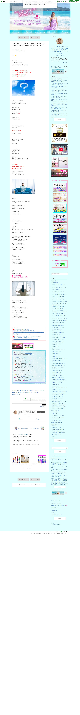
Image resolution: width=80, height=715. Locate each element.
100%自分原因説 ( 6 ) (55, 282)
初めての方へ (16, 32)
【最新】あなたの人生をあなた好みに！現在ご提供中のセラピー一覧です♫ (59, 91)
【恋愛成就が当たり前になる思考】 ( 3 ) (58, 349)
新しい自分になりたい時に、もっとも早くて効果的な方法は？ (59, 116)
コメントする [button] (35, 399)
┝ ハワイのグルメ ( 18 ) (56, 420)
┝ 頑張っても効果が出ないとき (20, 50)
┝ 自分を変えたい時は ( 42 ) (56, 329)
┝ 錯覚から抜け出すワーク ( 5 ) (57, 368)
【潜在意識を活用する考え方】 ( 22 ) (57, 325)
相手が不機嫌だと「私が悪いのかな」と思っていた (59, 460)
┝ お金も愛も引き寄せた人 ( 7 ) (57, 394)
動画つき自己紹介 (28, 353)
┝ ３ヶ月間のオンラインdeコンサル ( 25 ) (59, 294)
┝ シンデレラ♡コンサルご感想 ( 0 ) (58, 322)
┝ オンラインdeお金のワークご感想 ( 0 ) (58, 320)
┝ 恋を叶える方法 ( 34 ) (56, 351)
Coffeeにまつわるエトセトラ (56, 503)
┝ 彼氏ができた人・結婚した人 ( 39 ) (58, 379)
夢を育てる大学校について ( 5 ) (56, 399)
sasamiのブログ (54, 510)
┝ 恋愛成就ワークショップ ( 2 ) (57, 403)
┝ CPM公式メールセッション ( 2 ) (57, 291)
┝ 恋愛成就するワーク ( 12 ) (56, 370)
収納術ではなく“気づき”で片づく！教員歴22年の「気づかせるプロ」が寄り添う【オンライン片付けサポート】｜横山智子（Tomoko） (59, 463)
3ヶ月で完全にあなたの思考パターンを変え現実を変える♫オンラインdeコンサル (59, 81)
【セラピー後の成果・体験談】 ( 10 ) (57, 377)
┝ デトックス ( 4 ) (55, 348)
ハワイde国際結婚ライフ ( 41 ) (56, 424)
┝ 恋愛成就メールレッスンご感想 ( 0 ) (58, 306)
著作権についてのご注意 (57, 524)
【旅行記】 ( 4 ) (54, 425)
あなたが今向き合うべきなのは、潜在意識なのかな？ (59, 100)
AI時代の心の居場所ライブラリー (57, 473)
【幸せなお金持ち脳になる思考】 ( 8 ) (58, 360)
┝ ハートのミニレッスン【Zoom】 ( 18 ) (58, 287)
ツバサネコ (53, 512)
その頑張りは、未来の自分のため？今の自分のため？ (59, 94)
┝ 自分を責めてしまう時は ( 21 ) (57, 332)
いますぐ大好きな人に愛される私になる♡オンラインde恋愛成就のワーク (59, 108)
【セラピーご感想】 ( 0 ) (55, 304)
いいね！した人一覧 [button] (43, 401)
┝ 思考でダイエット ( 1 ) (56, 344)
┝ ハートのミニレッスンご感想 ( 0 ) (58, 308)
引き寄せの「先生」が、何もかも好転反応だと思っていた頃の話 (59, 470)
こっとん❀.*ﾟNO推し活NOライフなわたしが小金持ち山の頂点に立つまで (59, 476)
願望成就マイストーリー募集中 (27, 376)
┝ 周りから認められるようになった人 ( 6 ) (59, 391)
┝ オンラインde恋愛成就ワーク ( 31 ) (58, 298)
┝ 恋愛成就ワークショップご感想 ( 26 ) (58, 405)
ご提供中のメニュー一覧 (20, 357)
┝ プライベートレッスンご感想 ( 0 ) (58, 323)
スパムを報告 (33, 533)
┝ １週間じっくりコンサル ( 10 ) (57, 296)
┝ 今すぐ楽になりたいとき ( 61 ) (57, 336)
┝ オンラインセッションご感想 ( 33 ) (58, 313)
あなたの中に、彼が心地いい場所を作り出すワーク (24, 330)
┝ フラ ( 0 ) (53, 436)
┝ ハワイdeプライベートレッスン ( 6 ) (58, 303)
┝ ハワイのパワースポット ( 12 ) (57, 415)
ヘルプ (66, 533)
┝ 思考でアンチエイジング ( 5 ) (57, 342)
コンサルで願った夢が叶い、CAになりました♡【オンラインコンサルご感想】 (59, 84)
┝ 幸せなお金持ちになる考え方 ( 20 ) (58, 363)
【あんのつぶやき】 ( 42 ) (55, 434)
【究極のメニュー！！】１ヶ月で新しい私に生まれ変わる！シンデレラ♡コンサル (59, 102)
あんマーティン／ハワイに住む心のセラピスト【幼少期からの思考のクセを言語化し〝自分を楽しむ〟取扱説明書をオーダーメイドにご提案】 (59, 50)
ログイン (76, 1)
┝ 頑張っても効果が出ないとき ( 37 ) (58, 337)
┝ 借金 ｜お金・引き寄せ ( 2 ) (57, 361)
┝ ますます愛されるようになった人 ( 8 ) (58, 380)
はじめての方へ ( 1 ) (54, 280)
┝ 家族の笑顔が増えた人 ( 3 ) (56, 398)
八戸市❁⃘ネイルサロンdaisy (56, 514)
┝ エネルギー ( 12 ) (55, 346)
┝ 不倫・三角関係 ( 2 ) (55, 353)
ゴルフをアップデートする (56, 500)
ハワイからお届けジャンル (56, 67)
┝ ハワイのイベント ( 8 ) (56, 418)
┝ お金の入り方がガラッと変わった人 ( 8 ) (59, 387)
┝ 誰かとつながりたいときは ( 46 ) (57, 341)
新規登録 (71, 1)
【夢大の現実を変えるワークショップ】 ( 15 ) (59, 401)
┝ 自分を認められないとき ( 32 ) (57, 327)
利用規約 (44, 533)
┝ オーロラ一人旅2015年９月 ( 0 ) (57, 427)
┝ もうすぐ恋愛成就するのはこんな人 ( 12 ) (59, 358)
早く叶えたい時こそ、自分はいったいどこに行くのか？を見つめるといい (35, 37)
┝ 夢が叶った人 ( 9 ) (55, 386)
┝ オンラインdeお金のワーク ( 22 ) (58, 299)
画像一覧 (38, 484)
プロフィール (57, 55)
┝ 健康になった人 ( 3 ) (55, 389)
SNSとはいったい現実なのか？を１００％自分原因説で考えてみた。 (59, 105)
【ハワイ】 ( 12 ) (54, 413)
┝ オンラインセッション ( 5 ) (56, 292)
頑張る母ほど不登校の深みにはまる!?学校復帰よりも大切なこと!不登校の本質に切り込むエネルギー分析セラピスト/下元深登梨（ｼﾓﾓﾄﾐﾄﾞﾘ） (59, 483)
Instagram (26, 380)
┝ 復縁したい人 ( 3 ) (55, 356)
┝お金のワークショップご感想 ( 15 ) (58, 408)
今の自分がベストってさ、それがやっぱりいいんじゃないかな (26, 339)
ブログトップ (22, 484)
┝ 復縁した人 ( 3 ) (55, 384)
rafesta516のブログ (54, 507)
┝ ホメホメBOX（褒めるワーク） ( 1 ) (58, 375)
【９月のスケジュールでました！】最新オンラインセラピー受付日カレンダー (59, 97)
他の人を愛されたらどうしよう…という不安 (22, 334)
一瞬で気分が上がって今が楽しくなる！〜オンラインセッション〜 (59, 87)
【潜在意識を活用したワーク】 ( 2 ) (57, 367)
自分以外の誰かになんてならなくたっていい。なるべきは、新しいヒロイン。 (59, 111)
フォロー (40, 412)
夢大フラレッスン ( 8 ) (55, 410)
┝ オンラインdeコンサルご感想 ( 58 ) (58, 315)
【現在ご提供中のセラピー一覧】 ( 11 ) (58, 284)
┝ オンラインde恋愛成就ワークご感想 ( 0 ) (59, 318)
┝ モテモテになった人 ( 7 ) (56, 382)
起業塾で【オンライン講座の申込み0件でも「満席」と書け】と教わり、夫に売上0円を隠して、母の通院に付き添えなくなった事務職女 (59, 479)
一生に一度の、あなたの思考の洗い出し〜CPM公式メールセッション (59, 114)
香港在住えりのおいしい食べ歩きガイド (59, 505)
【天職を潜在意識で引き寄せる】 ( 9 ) (58, 365)
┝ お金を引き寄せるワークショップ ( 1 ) (58, 406)
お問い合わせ (64, 32)
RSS (53, 523)
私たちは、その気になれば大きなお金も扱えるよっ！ (24, 337)
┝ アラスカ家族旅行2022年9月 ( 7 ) (58, 432)
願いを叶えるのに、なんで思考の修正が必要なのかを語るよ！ (24, 37)
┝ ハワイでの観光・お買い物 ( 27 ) (57, 417)
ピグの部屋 (62, 55)
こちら (27, 358)
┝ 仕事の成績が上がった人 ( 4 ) (57, 396)
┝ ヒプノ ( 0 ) (54, 437)
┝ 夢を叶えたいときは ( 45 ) (56, 330)
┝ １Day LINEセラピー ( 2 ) (56, 289)
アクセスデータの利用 (50, 533)
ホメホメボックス (30, 379)
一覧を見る (59, 119)
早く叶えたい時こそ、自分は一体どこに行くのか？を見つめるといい (27, 336)
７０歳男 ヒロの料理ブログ (56, 508)
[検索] (66, 273)
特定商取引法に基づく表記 (59, 533)
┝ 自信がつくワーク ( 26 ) (56, 372)
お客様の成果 (31, 354)
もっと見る (29, 449)
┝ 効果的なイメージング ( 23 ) (57, 334)
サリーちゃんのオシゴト (55, 515)
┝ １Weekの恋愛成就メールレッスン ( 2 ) (59, 285)
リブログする (43, 399)
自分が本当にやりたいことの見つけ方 (21, 329)
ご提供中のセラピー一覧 (52, 32)
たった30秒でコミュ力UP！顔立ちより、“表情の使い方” (59, 467)
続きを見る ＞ (65, 62)
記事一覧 (30, 484)
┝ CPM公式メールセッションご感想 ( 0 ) (58, 311)
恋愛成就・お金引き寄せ (40, 32)
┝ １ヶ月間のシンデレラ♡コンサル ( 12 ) (59, 301)
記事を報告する (43, 406)
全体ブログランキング (55, 66)
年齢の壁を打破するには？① (56, 78)
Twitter (21, 419)
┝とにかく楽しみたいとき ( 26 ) (57, 339)
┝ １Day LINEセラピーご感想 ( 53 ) (58, 310)
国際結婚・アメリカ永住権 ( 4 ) (56, 422)
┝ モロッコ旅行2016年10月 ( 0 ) (57, 429)
